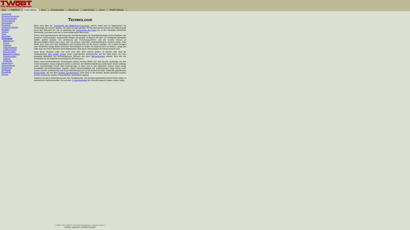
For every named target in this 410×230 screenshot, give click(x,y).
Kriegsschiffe (39, 73)
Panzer (6, 43)
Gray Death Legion (57, 54)
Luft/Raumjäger (10, 50)
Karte (4, 34)
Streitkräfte (6, 70)
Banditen (5, 30)
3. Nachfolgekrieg (79, 80)
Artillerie (6, 59)
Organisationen (8, 21)
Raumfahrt (6, 36)
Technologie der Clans (86, 30)
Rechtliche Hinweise (88, 227)
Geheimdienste (8, 65)
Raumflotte (6, 72)
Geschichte (6, 14)
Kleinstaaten (7, 23)
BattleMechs (8, 41)
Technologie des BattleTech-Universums (72, 26)
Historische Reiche (10, 27)
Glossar (5, 74)
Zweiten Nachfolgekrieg (68, 73)
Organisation (7, 63)
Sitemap (68, 227)
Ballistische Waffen (11, 54)
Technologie (7, 39)
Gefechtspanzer (10, 47)
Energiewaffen (9, 52)
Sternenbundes (98, 56)
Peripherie (6, 25)
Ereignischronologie (10, 16)
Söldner (5, 32)
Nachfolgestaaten (9, 18)
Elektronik (7, 61)
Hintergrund (7, 68)
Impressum (76, 227)
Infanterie (7, 45)
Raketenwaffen (9, 56)
